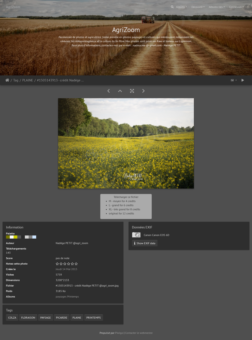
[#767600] (8, 237)
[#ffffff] (12, 237)
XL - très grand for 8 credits (124, 209)
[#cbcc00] (15, 237)
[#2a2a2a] (23, 237)
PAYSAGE (45, 317)
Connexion (235, 7)
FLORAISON (28, 317)
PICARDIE (61, 317)
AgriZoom (13, 7)
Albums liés (216, 7)
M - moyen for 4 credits (122, 201)
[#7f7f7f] (30, 237)
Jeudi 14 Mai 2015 (66, 269)
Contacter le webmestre (139, 333)
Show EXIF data (145, 243)
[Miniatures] (120, 91)
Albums (180, 7)
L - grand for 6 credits (121, 205)
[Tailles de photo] (233, 80)
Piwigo (119, 333)
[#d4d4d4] (27, 237)
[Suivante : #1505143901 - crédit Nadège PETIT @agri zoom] (143, 91)
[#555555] (19, 237)
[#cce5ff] (34, 237)
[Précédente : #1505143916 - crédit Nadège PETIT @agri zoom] (108, 91)
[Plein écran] (132, 91)
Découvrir (197, 7)
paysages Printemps (67, 296)
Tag (15, 80)
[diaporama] (243, 80)
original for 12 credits (121, 213)
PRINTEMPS (93, 317)
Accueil (7, 80)
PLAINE (27, 80)
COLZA (12, 317)
